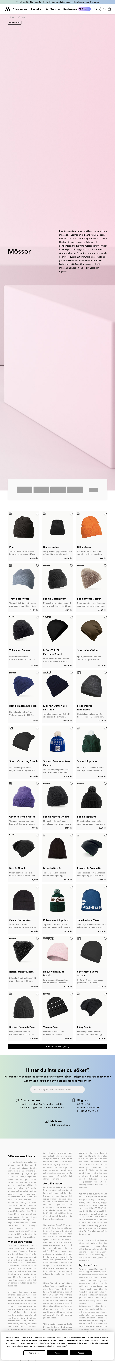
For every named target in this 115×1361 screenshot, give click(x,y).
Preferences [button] (61, 1346)
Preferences (34, 1353)
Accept (81, 1353)
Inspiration (36, 8)
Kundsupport (70, 8)
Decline (57, 1353)
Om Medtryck (52, 8)
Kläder (11, 17)
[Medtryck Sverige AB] (7, 9)
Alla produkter (20, 8)
